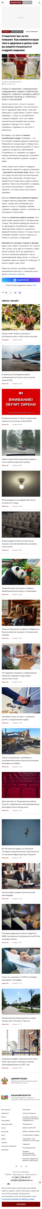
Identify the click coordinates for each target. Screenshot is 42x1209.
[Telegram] (15, 292)
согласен (21, 1204)
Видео (3, 1139)
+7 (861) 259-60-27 (21, 1177)
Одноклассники (21, 1166)
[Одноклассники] (10, 292)
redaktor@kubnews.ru (21, 1180)
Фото (3, 1135)
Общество (6, 31)
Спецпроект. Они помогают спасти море (31, 1139)
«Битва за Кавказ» (29, 1113)
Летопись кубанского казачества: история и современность (31, 1118)
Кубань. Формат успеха (31, 1131)
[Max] (20, 292)
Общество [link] (5, 383)
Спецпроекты (27, 1124)
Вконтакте (16, 1166)
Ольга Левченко (32, 31)
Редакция (26, 1144)
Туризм (4, 1142)
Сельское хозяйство (8, 1146)
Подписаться (23, 280)
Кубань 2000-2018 (29, 1128)
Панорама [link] (5, 340)
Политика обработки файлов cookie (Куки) (30, 1159)
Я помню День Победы (31, 1135)
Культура (4, 1131)
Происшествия (6, 1124)
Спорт (3, 1128)
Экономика (5, 1120)
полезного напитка (16, 274)
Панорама (26, 1110)
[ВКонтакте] (6, 292)
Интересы (5, 1150)
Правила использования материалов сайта (29, 1153)
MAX (34, 285)
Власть (4, 1117)
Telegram (26, 1166)
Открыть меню (2, 2)
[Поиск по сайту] (39, 2)
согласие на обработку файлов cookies (18, 1199)
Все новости (5, 1110)
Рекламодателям (29, 1148)
